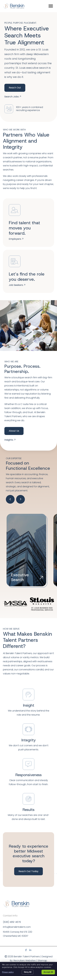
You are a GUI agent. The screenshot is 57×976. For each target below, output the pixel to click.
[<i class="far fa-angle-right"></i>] (20, 499)
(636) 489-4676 (12, 922)
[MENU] (50, 6)
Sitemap (42, 960)
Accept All (48, 972)
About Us (14, 430)
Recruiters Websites (25, 960)
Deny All (27, 972)
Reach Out (15, 87)
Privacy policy (8, 972)
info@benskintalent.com (17, 927)
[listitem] (28, 663)
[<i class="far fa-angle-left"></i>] (10, 499)
